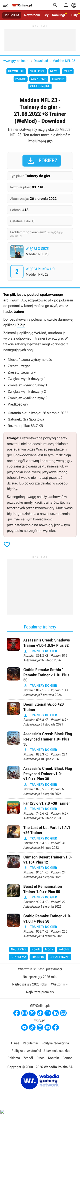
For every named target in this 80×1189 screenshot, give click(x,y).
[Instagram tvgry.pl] (40, 1027)
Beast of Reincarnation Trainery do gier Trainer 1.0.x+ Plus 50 (40, 896)
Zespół (28, 1058)
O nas (15, 1043)
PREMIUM (12, 15)
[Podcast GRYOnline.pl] (47, 1013)
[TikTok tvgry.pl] (32, 1027)
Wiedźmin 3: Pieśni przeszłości (40, 969)
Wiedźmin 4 (59, 984)
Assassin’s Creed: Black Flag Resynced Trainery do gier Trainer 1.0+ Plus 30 (40, 746)
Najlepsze (37, 71)
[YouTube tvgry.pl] (24, 1027)
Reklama (14, 1058)
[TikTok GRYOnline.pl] (40, 1013)
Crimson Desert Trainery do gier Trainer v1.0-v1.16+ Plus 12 (40, 867)
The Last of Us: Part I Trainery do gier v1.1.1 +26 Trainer (40, 837)
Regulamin (30, 1043)
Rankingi (58, 15)
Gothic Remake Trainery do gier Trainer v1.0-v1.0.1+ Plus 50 (40, 926)
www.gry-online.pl (16, 61)
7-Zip (21, 325)
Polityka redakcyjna (55, 1043)
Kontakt (53, 1058)
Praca (40, 1058)
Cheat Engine (40, 86)
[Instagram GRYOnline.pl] (24, 1013)
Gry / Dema (38, 79)
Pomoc (67, 1058)
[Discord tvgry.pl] (47, 1027)
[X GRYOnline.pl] (32, 1013)
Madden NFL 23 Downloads (40, 271)
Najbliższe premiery (40, 992)
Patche (20, 79)
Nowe (54, 71)
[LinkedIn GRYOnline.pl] (55, 1013)
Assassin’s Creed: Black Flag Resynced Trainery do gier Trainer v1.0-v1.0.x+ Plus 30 (40, 781)
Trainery (58, 79)
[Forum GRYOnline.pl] (63, 1013)
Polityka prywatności (26, 1051)
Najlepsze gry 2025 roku (29, 984)
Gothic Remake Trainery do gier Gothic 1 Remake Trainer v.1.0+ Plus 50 (40, 682)
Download (41, 61)
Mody (68, 71)
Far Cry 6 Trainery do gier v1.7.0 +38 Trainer (40, 811)
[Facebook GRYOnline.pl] (16, 1013)
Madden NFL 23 (63, 61)
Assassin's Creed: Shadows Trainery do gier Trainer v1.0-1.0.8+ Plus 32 (40, 650)
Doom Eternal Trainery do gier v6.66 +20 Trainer (40, 714)
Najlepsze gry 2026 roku (40, 977)
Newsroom (32, 15)
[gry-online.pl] (22, 5)
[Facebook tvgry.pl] (55, 1027)
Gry (46, 15)
